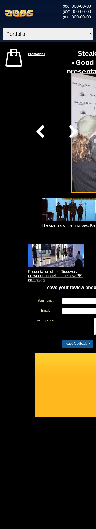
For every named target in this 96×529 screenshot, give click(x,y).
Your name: (46, 300)
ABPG (19, 13)
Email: (45, 310)
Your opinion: (45, 320)
